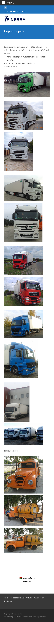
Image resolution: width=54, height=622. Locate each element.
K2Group (8, 601)
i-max (30, 616)
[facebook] (5, 8)
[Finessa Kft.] (13, 19)
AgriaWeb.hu (26, 598)
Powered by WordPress (13, 616)
